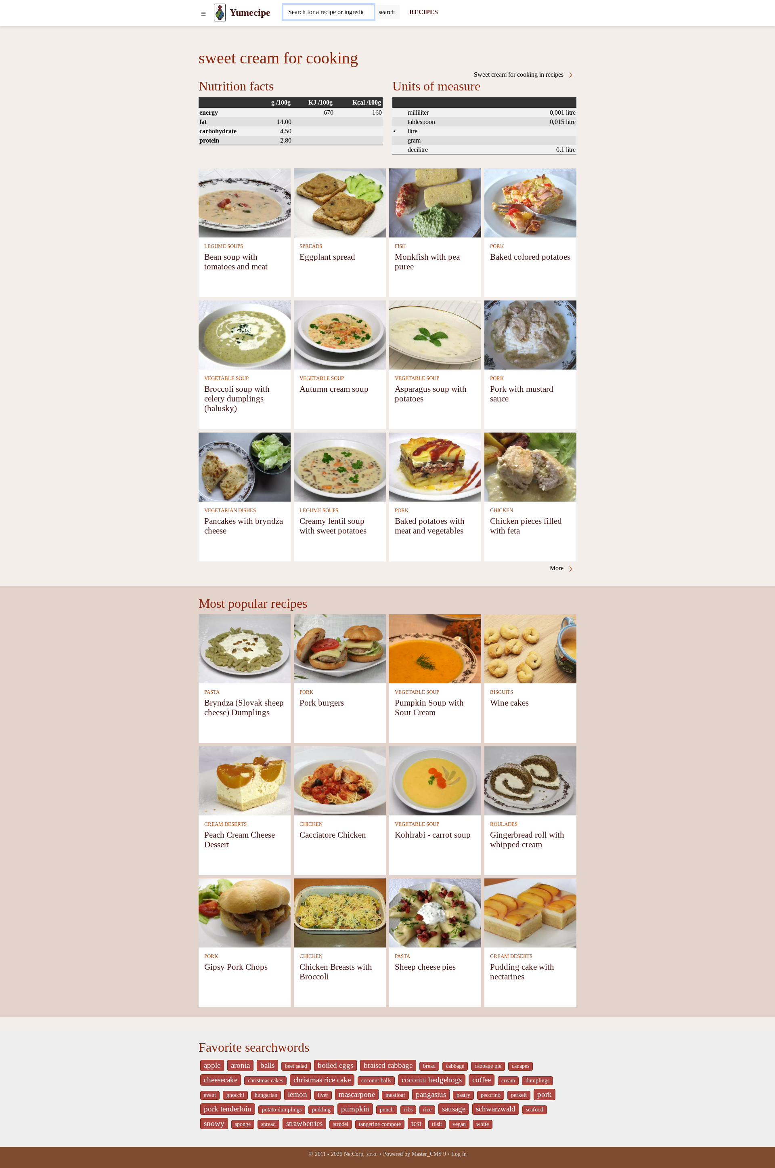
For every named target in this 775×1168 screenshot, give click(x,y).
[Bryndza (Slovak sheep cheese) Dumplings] (245, 648)
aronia (240, 1065)
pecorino (491, 1095)
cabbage (455, 1066)
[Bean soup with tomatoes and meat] (245, 202)
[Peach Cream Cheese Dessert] (245, 780)
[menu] (203, 12)
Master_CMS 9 (429, 1154)
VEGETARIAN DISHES (230, 510)
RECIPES (423, 11)
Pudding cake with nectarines (522, 971)
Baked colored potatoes (530, 256)
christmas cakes (265, 1081)
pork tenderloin (227, 1109)
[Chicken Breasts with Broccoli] (340, 912)
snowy (214, 1123)
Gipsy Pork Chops (236, 966)
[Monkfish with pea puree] (435, 202)
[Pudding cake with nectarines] (530, 912)
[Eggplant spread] (340, 202)
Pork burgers (322, 702)
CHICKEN (501, 510)
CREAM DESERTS (225, 824)
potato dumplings (282, 1110)
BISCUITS (501, 692)
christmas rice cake (322, 1080)
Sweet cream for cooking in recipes (519, 74)
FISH (400, 246)
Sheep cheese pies (425, 966)
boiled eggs (335, 1065)
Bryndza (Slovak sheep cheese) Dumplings (244, 707)
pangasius (431, 1094)
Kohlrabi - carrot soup (433, 834)
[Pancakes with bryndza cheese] (245, 466)
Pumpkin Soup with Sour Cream (429, 707)
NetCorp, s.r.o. (361, 1154)
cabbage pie (488, 1066)
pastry (463, 1095)
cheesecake (220, 1080)
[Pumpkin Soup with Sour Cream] (435, 648)
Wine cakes (509, 702)
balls (267, 1065)
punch (387, 1110)
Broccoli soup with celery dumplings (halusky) (237, 398)
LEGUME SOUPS (223, 246)
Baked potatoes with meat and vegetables (430, 525)
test (416, 1123)
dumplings (537, 1081)
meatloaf (395, 1095)
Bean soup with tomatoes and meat (236, 261)
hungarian (266, 1095)
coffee (481, 1080)
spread (268, 1124)
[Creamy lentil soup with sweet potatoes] (340, 466)
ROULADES (503, 824)
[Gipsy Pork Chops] (245, 912)
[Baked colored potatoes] (530, 202)
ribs (408, 1110)
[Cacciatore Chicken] (340, 780)
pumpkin (355, 1109)
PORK (497, 246)
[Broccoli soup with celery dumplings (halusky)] (245, 334)
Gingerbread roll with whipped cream (527, 839)
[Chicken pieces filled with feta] (530, 466)
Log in (459, 1154)
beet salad (296, 1066)
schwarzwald (495, 1109)
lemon (297, 1094)
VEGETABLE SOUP (226, 378)
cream (508, 1081)
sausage (453, 1109)
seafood (534, 1110)
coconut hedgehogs (432, 1080)
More (557, 568)
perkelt (519, 1095)
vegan (459, 1124)
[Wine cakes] (530, 648)
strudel (340, 1124)
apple (212, 1065)
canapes (520, 1066)
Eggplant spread (327, 256)
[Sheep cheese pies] (435, 912)
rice (427, 1110)
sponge (243, 1124)
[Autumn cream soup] (340, 334)
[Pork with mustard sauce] (530, 334)
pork (544, 1094)
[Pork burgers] (340, 648)
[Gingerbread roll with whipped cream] (530, 780)
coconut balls (376, 1081)
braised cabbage (388, 1065)
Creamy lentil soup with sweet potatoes (333, 525)
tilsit (437, 1124)
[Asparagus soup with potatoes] (435, 334)
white (482, 1124)
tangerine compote (380, 1124)
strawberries (304, 1123)
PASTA (212, 692)
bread (429, 1066)
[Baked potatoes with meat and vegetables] (435, 466)
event (210, 1095)
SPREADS (311, 246)
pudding (321, 1110)
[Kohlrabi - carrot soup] (435, 780)
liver (323, 1095)
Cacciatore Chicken (333, 834)
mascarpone (357, 1094)
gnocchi (235, 1095)
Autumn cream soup (334, 388)
